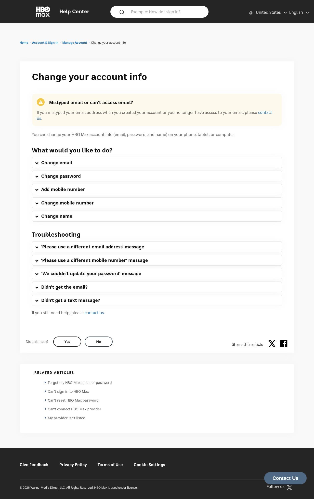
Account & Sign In (45, 42)
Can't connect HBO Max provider (74, 409)
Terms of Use (110, 464)
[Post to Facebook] (283, 344)
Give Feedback (34, 464)
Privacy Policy (73, 464)
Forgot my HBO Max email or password (80, 382)
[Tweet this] (273, 344)
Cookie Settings (149, 464)
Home (24, 42)
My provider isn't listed (66, 418)
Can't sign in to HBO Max (68, 391)
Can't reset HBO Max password (73, 400)
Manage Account (74, 42)
